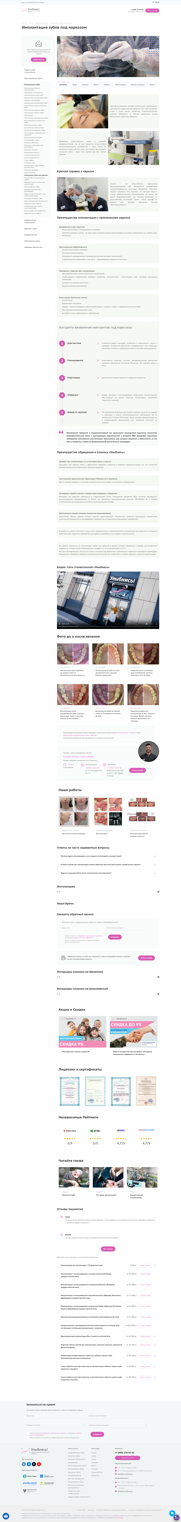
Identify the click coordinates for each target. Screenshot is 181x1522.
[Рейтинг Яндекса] (70, 1130)
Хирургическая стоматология (30, 221)
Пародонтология (30, 235)
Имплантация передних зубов (34, 130)
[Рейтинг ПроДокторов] (146, 1130)
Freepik (120, 1518)
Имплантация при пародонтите (35, 211)
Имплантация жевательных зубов (36, 118)
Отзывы (85, 85)
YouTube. (39, 1464)
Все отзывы (108, 1249)
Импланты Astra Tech (31, 143)
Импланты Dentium (30, 150)
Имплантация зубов (32, 85)
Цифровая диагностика (33, 247)
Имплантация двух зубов (33, 125)
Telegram (29, 1464)
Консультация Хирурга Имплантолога (32, 89)
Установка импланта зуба (33, 198)
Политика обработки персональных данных (111, 1510)
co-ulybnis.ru (115, 1516)
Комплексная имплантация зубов (36, 103)
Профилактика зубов (76, 1453)
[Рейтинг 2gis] (95, 1130)
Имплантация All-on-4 (31, 158)
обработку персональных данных (90, 936)
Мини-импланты (29, 173)
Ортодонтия (72, 1462)
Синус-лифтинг (29, 160)
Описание (63, 85)
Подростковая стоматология (29, 71)
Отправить (115, 937)
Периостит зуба (68, 1195)
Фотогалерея (120, 85)
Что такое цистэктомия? (106, 1195)
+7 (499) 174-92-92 (137, 10)
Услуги (94, 1453)
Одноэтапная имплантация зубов (35, 98)
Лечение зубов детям (76, 1459)
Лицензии (91, 1510)
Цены (74, 85)
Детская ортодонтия (76, 1479)
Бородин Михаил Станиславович (78, 756)
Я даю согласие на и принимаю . (84, 937)
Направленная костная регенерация (32, 190)
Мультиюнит (28, 115)
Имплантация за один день (33, 95)
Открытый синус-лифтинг (32, 204)
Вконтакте (24, 1464)
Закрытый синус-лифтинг (32, 213)
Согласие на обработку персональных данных (145, 1510)
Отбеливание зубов (32, 241)
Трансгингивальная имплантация (35, 201)
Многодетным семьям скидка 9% (76, 1052)
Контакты (95, 1475)
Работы (107, 85)
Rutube (34, 1464)
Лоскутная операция (31, 170)
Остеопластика (29, 163)
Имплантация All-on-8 (31, 152)
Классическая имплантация (34, 128)
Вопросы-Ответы (137, 85)
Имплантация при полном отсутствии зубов (33, 207)
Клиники (95, 1462)
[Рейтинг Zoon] (121, 1130)
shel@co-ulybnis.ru (125, 1491)
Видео (152, 85)
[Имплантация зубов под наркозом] (108, 37)
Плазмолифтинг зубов (32, 187)
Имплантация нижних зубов (34, 113)
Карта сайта (81, 1510)
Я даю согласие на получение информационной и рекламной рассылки (82, 941)
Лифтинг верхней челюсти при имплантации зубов (34, 195)
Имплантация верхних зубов (34, 110)
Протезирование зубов (33, 78)
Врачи (96, 85)
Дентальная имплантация (33, 137)
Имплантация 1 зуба (31, 140)
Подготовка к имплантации (33, 92)
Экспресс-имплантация (32, 100)
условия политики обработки (83, 938)
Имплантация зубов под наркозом (36, 175)
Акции (94, 1459)
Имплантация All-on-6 (31, 155)
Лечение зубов (74, 1456)
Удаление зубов (30, 229)
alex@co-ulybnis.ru (125, 1474)
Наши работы (97, 1472)
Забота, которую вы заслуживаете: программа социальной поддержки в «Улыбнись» (132, 1053)
